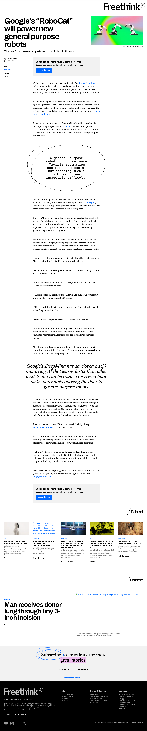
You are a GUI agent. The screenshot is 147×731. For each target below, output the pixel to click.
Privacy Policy (137, 722)
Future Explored (96, 699)
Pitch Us (65, 700)
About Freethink (68, 695)
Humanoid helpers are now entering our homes (15, 542)
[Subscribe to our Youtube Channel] (6, 723)
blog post (91, 202)
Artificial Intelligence (126, 695)
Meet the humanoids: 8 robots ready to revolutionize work (43, 543)
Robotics (7, 69)
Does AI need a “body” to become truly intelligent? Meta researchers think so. (102, 544)
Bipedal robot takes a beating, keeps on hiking (130, 542)
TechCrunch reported (43, 427)
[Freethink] (124, 6)
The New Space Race (127, 704)
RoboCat (66, 126)
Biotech (122, 708)
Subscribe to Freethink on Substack (73, 669)
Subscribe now (44, 70)
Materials (122, 706)
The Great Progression (99, 700)
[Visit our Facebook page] (18, 723)
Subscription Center (72, 678)
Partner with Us (67, 696)
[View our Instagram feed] (12, 723)
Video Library (95, 702)
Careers (65, 699)
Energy (121, 699)
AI (5, 539)
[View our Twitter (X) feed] (24, 723)
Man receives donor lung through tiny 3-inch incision (32, 611)
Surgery (7, 599)
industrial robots (87, 83)
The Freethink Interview (99, 696)
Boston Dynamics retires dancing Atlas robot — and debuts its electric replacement (73, 544)
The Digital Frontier (126, 696)
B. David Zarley (11, 58)
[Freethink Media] (30, 691)
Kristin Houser (9, 558)
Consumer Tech (125, 702)
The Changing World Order (128, 700)
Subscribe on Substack (16, 714)
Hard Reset (94, 695)
